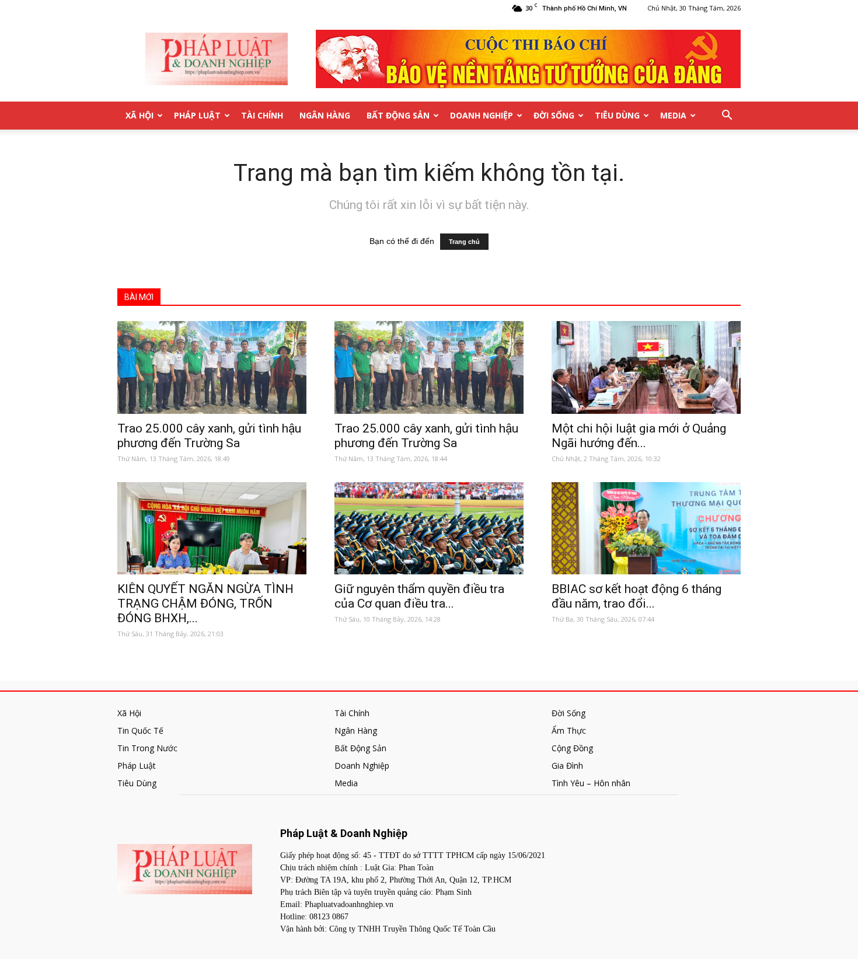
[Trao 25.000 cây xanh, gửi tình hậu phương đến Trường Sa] (211, 367)
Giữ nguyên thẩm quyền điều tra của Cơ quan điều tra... (419, 596)
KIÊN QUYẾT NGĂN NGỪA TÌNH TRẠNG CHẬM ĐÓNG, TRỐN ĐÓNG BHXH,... (205, 603)
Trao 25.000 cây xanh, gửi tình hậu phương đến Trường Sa (209, 435)
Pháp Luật (197, 115)
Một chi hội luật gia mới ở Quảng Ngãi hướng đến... (639, 435)
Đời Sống (553, 115)
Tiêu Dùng (617, 115)
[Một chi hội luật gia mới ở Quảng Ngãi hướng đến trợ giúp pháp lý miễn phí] (646, 367)
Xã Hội (139, 115)
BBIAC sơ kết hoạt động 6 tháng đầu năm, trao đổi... (636, 596)
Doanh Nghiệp (481, 115)
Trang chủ (464, 241)
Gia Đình (567, 765)
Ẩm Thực (569, 730)
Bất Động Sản (398, 115)
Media (673, 115)
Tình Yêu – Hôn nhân (591, 783)
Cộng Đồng (572, 748)
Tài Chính (262, 115)
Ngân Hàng (324, 115)
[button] (727, 116)
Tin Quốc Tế (140, 730)
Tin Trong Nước (147, 748)
